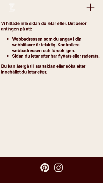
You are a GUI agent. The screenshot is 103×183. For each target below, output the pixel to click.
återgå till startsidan (35, 66)
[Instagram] (58, 167)
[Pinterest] (44, 167)
